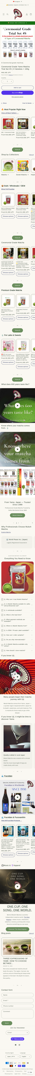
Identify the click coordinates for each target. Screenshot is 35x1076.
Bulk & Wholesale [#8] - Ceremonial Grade (22, 209)
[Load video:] (17, 405)
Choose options (8, 216)
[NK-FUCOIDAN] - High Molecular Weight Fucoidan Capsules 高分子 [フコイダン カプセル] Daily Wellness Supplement (22, 843)
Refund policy (10, 1071)
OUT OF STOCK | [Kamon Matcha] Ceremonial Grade (21, 134)
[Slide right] (21, 145)
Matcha (4, 175)
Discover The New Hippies (17, 929)
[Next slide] (21, 523)
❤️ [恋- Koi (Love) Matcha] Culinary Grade (7, 355)
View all (17, 149)
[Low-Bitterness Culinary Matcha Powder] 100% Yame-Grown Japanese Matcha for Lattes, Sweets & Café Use (23, 357)
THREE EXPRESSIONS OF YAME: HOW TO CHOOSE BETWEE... (15, 960)
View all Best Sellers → (10, 113)
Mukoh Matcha (10, 1069)
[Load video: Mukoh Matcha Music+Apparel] (17, 886)
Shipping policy (9, 1073)
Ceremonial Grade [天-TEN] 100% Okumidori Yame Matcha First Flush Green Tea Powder (8, 264)
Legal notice (17, 1073)
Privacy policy (18, 1071)
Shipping (11, 74)
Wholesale (17, 514)
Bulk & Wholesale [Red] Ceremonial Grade (7, 209)
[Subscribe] (27, 1033)
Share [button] (5, 103)
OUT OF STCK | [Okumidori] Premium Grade (7, 311)
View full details (27, 103)
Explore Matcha (6, 532)
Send (7, 1023)
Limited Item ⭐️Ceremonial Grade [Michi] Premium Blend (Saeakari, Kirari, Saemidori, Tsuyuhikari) (22, 264)
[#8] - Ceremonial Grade (7, 132)
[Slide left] (14, 145)
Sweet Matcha (21, 175)
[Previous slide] (14, 523)
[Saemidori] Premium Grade (22, 310)
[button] (4, 14)
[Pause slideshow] (33, 523)
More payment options (17, 96)
